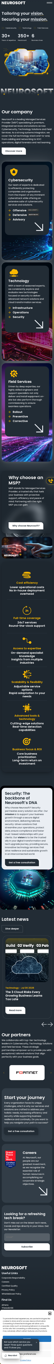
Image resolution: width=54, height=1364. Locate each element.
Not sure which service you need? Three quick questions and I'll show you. (18, 1345)
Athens (5, 1305)
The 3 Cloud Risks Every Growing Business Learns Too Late (23, 995)
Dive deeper (12, 928)
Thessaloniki (7, 1308)
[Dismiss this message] (36, 1342)
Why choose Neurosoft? (26, 525)
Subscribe (27, 1246)
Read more (15, 1010)
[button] (49, 1313)
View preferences (27, 1354)
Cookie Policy (25, 1360)
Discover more (13, 151)
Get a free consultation (22, 862)
